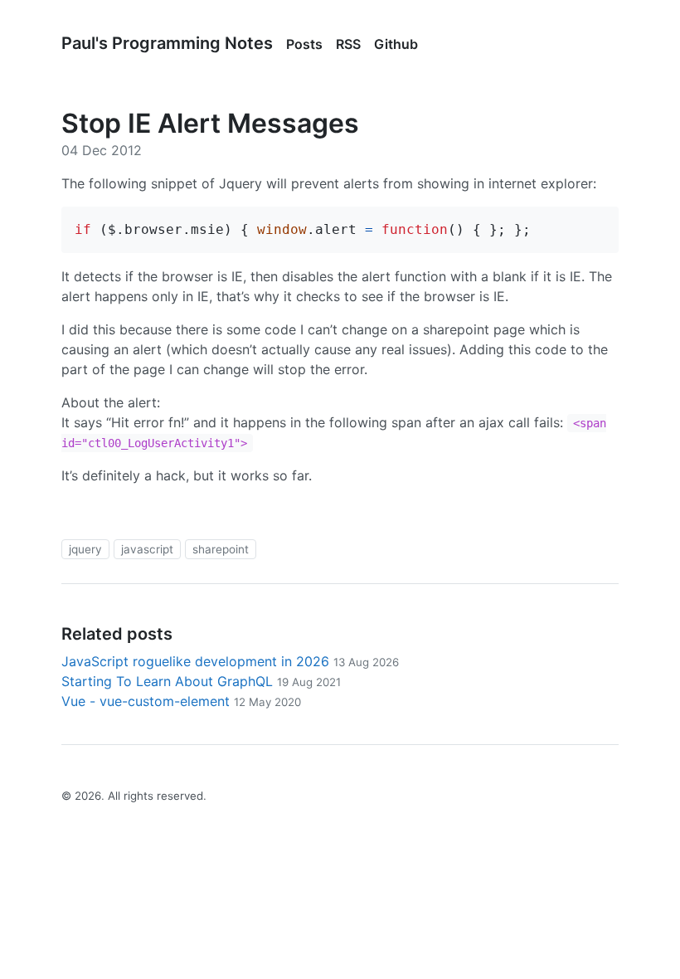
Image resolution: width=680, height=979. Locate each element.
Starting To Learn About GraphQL (201, 681)
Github (396, 44)
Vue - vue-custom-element (181, 701)
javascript (147, 549)
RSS (348, 44)
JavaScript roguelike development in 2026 (230, 661)
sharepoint (220, 549)
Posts (304, 44)
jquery (85, 549)
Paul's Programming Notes (167, 43)
